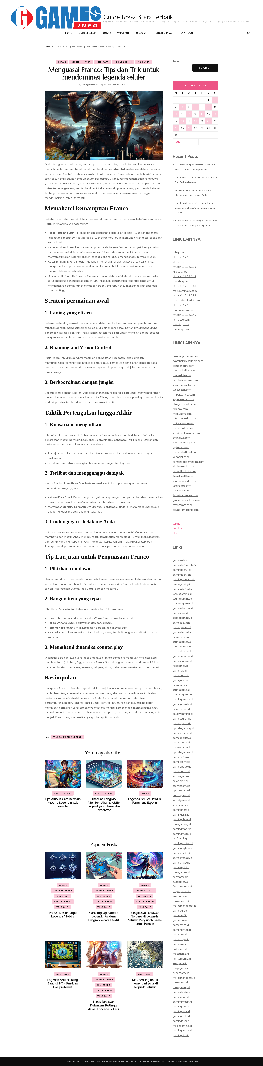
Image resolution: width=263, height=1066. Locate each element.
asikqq (177, 523)
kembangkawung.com (186, 433)
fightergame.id (182, 958)
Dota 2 (106, 33)
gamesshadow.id (183, 608)
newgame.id (180, 781)
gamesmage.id (182, 862)
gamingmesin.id (182, 1002)
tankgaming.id (181, 987)
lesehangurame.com (185, 356)
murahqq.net (181, 281)
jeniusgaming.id (182, 594)
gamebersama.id (183, 656)
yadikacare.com (182, 486)
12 (189, 114)
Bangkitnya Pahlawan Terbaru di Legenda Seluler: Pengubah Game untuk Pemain (145, 918)
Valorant (123, 33)
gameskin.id (180, 910)
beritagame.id (181, 795)
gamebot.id (180, 934)
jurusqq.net (180, 271)
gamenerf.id (180, 915)
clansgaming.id (182, 824)
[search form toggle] (248, 33)
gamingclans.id (182, 819)
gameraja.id (180, 670)
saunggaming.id (182, 598)
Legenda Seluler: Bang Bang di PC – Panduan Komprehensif (62, 983)
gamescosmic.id (182, 733)
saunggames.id (182, 642)
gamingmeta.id (182, 834)
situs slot (119, 169)
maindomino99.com (185, 291)
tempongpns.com (183, 366)
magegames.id (182, 891)
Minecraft (142, 33)
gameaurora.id (181, 757)
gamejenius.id (181, 680)
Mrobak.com (180, 409)
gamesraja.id (180, 613)
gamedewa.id (181, 675)
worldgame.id (181, 800)
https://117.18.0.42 (184, 276)
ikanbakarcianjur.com (185, 442)
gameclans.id (181, 920)
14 (202, 114)
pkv (175, 533)
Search (177, 61)
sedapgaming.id (182, 618)
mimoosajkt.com (183, 428)
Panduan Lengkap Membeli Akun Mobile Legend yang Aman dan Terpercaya (104, 804)
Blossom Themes (165, 1061)
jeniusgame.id (181, 805)
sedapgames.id (182, 646)
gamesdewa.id (181, 622)
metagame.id (181, 954)
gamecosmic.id (182, 762)
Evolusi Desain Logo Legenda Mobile (63, 914)
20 (195, 121)
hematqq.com (181, 319)
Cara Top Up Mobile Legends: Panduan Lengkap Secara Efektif (103, 916)
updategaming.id (183, 728)
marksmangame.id (184, 978)
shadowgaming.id (183, 603)
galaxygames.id (182, 747)
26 (189, 128)
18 (182, 121)
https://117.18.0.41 (184, 286)
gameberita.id (181, 771)
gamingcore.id (181, 1011)
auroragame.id (181, 776)
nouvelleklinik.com (184, 471)
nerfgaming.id (181, 838)
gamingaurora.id (183, 699)
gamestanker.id (182, 992)
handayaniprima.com (185, 380)
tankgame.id (180, 982)
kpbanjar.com (181, 457)
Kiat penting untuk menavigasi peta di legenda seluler (145, 983)
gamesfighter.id (182, 858)
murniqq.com (181, 324)
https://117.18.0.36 (184, 257)
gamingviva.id (181, 1035)
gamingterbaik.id (183, 589)
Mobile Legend (87, 33)
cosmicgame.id (182, 786)
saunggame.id (181, 690)
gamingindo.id (181, 1016)
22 (208, 121)
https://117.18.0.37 (184, 305)
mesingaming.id (182, 1026)
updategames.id (183, 752)
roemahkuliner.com (184, 370)
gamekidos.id (181, 997)
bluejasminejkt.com (184, 404)
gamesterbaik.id (182, 632)
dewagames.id (181, 637)
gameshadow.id (182, 661)
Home (68, 33)
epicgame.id (180, 963)
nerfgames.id (181, 877)
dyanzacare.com (182, 505)
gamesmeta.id (181, 853)
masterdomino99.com (186, 300)
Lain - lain (62, 974)
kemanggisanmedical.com (188, 462)
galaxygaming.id (183, 714)
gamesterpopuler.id (185, 565)
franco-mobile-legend (67, 737)
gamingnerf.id (181, 810)
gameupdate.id (182, 766)
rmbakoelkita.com (184, 394)
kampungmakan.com (185, 385)
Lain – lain (187, 33)
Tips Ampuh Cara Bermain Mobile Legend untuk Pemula (63, 802)
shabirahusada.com (184, 481)
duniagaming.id (182, 584)
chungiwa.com (181, 438)
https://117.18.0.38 (184, 295)
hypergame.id (181, 973)
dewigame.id (180, 685)
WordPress (192, 1061)
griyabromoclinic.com (186, 510)
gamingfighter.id (183, 848)
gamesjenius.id (182, 627)
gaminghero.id (181, 1006)
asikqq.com (179, 252)
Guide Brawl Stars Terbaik (138, 17)
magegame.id (181, 968)
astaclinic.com (181, 490)
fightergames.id (182, 886)
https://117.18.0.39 (184, 267)
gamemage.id (181, 939)
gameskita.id (180, 560)
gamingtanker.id (183, 843)
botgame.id (180, 949)
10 (176, 114)
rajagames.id (180, 666)
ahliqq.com (179, 262)
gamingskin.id (181, 814)
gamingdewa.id (182, 574)
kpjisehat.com (181, 447)
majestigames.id (183, 651)
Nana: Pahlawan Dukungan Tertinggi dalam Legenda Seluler (103, 1005)
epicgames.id (181, 896)
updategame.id (182, 790)
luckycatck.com (182, 390)
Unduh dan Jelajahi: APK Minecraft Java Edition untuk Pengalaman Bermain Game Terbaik (195, 208)
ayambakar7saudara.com (188, 361)
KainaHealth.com (183, 476)
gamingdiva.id (181, 1021)
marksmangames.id (184, 906)
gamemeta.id (181, 925)
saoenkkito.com (182, 375)
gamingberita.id (182, 704)
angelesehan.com (183, 399)
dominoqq (179, 528)
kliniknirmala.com (183, 466)
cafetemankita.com (184, 418)
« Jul (177, 142)
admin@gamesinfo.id (91, 84)
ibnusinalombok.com (185, 495)
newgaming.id (181, 709)
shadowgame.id (182, 694)
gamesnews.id (181, 742)
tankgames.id (181, 901)
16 (215, 114)
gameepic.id (180, 944)
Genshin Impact (164, 33)
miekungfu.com (182, 414)
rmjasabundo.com (183, 423)
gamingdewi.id (182, 570)
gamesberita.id (182, 738)
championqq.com (183, 310)
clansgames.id (181, 872)
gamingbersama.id (184, 579)
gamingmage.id (182, 829)
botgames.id (180, 882)
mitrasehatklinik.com (185, 452)
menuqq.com (181, 329)
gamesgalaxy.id (182, 723)
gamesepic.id (181, 867)
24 (176, 128)
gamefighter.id (182, 930)
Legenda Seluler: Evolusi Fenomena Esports (145, 801)
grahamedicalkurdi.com (187, 500)
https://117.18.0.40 (184, 315)
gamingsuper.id (182, 1030)
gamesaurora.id (182, 718)
